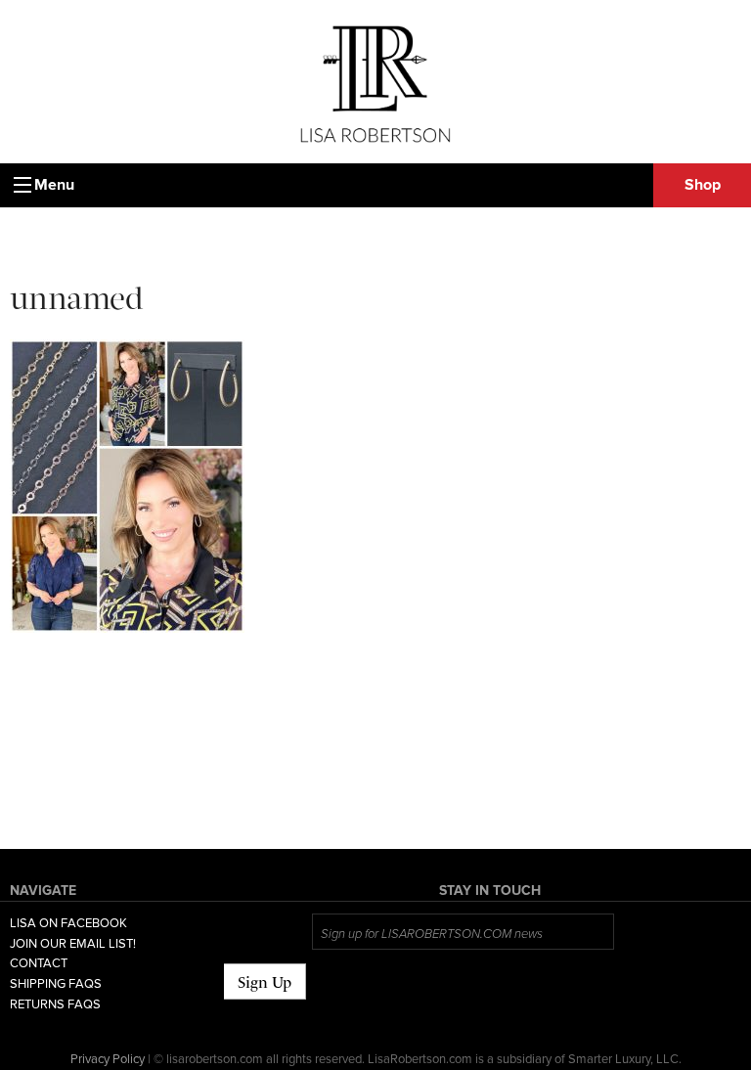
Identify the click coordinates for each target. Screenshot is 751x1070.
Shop (703, 185)
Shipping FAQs (56, 984)
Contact (38, 963)
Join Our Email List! (73, 944)
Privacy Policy (107, 1059)
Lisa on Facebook (68, 923)
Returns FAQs (55, 1004)
